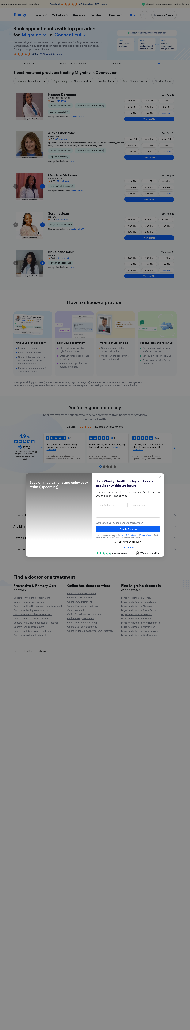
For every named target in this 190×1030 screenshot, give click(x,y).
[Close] (160, 477)
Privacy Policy (145, 535)
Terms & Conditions (128, 535)
